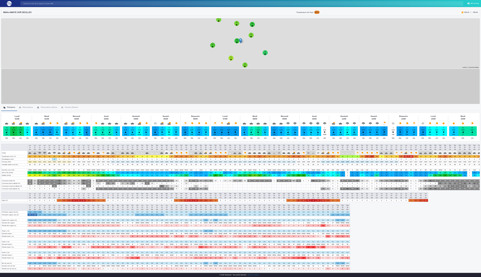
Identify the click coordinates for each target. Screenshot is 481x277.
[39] (214, 46)
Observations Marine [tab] (48, 107)
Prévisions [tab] (11, 107)
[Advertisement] (240, 86)
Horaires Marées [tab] (71, 107)
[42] (238, 25)
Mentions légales (253, 275)
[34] (238, 42)
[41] (220, 21)
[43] (252, 36)
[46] (232, 59)
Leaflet (464, 67)
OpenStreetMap (474, 67)
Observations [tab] (27, 107)
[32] (266, 54)
